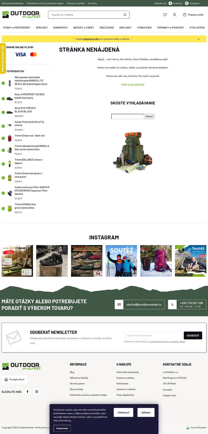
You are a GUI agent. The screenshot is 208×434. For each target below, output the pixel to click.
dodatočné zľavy (91, 39)
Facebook (177, 3)
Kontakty (92, 3)
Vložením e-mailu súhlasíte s (154, 341)
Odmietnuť (123, 412)
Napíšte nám (169, 395)
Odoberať (193, 335)
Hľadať (125, 15)
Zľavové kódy (76, 389)
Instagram (194, 3)
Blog (72, 372)
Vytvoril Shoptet (198, 427)
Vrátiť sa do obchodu (132, 84)
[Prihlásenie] (174, 15)
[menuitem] (17, 27)
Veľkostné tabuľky (79, 377)
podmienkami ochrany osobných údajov (167, 341)
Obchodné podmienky (13, 3)
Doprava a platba (76, 3)
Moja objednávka (125, 395)
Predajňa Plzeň (16, 379)
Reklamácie (122, 383)
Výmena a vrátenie (126, 389)
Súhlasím (146, 412)
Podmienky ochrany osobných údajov (45, 3)
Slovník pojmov (77, 383)
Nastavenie (62, 428)
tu (70, 420)
